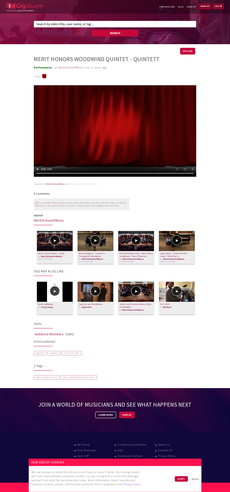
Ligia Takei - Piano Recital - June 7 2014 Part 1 (174, 255)
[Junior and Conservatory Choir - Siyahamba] (136, 292)
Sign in (38, 203)
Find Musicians (167, 6)
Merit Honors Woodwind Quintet (79, 377)
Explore (187, 51)
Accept (181, 479)
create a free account (54, 203)
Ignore (195, 479)
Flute (66, 353)
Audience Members (49, 334)
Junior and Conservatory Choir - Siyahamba (136, 305)
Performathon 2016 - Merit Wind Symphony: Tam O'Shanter (136, 255)
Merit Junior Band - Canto (51, 253)
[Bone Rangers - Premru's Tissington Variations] (95, 241)
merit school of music (46, 377)
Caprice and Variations (90, 304)
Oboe (77, 353)
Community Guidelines (132, 444)
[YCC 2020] (177, 292)
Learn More (105, 414)
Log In (218, 6)
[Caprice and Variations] (95, 292)
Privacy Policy (167, 456)
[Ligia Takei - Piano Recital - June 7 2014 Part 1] (177, 241)
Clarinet (53, 353)
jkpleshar (87, 307)
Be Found (83, 444)
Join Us (127, 414)
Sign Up (205, 6)
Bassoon (40, 353)
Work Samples (45, 304)
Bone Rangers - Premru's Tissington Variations (92, 255)
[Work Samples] (55, 292)
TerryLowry (47, 307)
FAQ (120, 450)
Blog (181, 6)
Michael (167, 307)
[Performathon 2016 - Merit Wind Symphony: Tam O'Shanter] (136, 241)
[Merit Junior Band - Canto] (55, 241)
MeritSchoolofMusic (71, 67)
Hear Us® (191, 6)
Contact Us (165, 450)
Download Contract (130, 456)
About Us (164, 444)
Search (115, 33)
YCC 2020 (165, 304)
